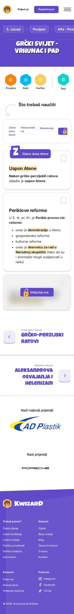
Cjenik (42, 528)
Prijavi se (8, 579)
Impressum (9, 557)
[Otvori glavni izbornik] (67, 9)
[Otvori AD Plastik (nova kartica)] (35, 424)
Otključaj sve (39, 292)
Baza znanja (45, 534)
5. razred (14, 29)
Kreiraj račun (10, 585)
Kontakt (42, 557)
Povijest (39, 29)
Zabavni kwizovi (48, 545)
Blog (41, 539)
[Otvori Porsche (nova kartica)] (35, 468)
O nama (42, 551)
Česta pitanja (10, 528)
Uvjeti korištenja (12, 534)
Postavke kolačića (13, 590)
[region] (37, 131)
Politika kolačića (12, 551)
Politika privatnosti (14, 545)
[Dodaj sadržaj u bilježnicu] (63, 159)
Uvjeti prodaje (11, 539)
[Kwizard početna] (7, 9)
